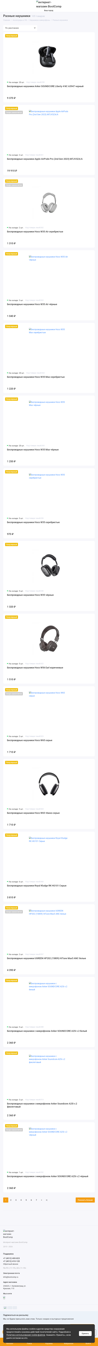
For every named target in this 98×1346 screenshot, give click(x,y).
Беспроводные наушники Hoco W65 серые (29, 740)
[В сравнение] (86, 35)
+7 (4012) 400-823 (11, 1258)
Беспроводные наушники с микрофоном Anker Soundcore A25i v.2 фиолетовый (42, 1105)
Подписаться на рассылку (15, 1315)
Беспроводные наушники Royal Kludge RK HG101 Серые (36, 885)
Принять (85, 1334)
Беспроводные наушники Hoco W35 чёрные (30, 595)
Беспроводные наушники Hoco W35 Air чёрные (32, 304)
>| (46, 1200)
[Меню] (5, 6)
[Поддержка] (93, 6)
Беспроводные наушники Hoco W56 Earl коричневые (35, 667)
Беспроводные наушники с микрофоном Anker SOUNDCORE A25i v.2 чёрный (47, 1176)
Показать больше (85, 1200)
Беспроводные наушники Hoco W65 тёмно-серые (33, 813)
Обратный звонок (10, 1264)
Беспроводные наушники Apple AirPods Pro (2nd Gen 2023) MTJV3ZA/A (45, 159)
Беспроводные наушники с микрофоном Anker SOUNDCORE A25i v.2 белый (47, 1031)
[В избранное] (91, 35)
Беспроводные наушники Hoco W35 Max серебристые (36, 377)
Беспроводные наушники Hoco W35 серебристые (33, 522)
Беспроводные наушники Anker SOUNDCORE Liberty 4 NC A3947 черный (45, 86)
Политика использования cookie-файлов (25, 1335)
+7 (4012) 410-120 (11, 1261)
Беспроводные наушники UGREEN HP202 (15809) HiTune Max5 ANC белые (46, 958)
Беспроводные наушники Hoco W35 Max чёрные (33, 449)
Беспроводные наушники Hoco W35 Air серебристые (35, 231)
